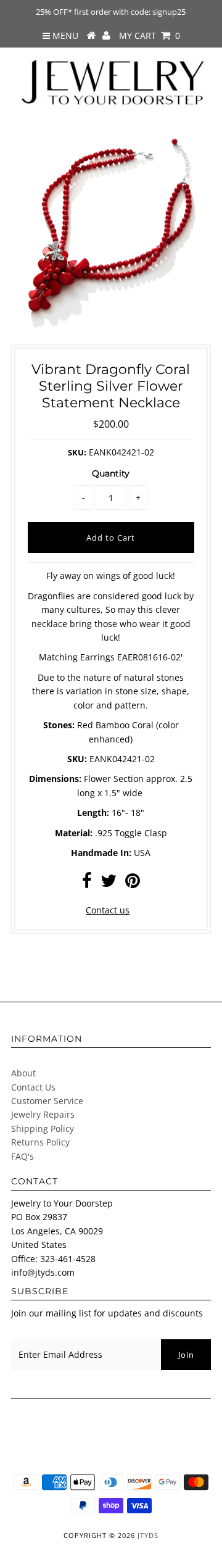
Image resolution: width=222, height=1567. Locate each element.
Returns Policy (40, 1142)
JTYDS (148, 1535)
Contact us (108, 910)
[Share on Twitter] (109, 883)
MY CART (149, 35)
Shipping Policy (42, 1128)
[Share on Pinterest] (132, 883)
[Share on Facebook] (87, 883)
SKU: (77, 452)
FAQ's (22, 1156)
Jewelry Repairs (43, 1114)
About (23, 1073)
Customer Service (47, 1101)
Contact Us (33, 1087)
